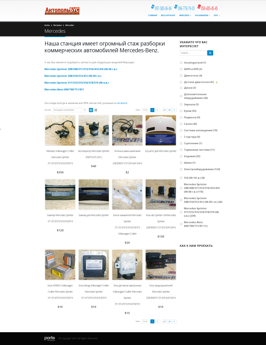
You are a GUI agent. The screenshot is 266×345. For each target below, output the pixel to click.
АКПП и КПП (193, 69)
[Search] (210, 53)
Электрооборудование (202, 169)
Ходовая (192, 156)
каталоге (121, 103)
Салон (190, 124)
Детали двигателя (199, 82)
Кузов (190, 111)
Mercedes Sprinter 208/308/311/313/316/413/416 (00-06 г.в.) (80, 69)
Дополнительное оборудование (196, 96)
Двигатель (193, 75)
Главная (152, 15)
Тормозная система (199, 149)
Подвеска (192, 117)
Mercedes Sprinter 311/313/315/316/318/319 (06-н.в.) (76, 82)
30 (169, 110)
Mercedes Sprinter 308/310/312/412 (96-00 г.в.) (72, 76)
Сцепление (193, 143)
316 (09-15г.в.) (194, 178)
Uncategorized (195, 62)
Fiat (216, 15)
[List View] (96, 110)
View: (138, 110)
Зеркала (191, 104)
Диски (190, 87)
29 (164, 110)
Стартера (192, 136)
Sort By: (47, 110)
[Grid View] (91, 110)
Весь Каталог (168, 15)
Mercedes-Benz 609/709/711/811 (64, 89)
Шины (189, 162)
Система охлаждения (200, 130)
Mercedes (184, 15)
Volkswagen (201, 15)
